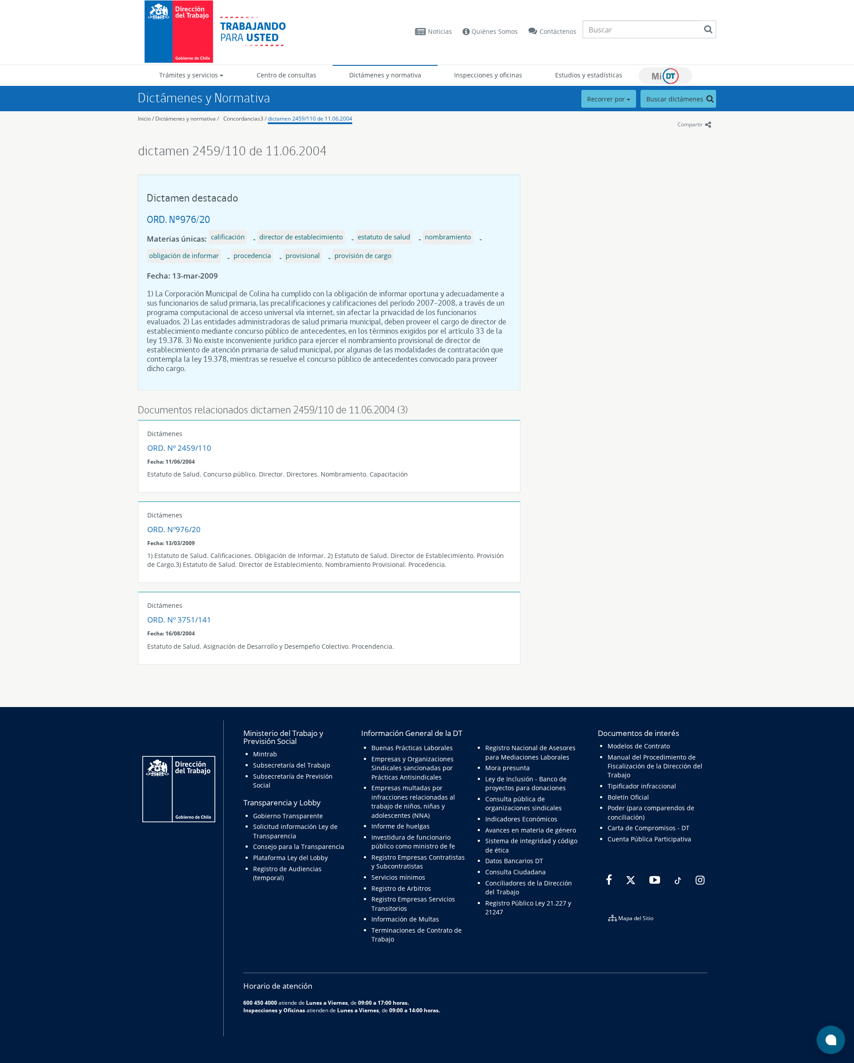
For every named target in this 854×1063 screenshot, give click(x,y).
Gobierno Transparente (288, 816)
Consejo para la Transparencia (298, 846)
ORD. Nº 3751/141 (179, 619)
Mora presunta (507, 768)
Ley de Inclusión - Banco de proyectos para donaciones (526, 783)
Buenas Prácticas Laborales (412, 748)
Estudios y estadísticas (588, 75)
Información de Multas (405, 919)
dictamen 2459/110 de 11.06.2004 (310, 118)
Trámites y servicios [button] (189, 75)
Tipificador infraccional (642, 786)
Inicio (144, 118)
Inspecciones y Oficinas (274, 1010)
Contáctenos (558, 31)
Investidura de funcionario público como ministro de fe (413, 841)
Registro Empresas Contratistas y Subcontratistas (418, 861)
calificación (228, 236)
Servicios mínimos (398, 877)
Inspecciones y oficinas (488, 75)
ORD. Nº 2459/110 (179, 448)
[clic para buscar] (708, 29)
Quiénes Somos (494, 31)
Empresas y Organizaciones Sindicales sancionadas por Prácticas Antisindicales (412, 768)
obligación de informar (184, 255)
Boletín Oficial (628, 797)
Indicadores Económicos (521, 819)
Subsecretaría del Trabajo (291, 765)
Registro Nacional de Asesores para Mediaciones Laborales (530, 752)
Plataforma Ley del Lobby (290, 857)
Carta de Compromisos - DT (648, 828)
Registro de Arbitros (401, 888)
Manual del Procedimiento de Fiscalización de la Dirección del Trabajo (655, 766)
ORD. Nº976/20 (178, 219)
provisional (303, 255)
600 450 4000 (260, 1002)
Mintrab (265, 754)
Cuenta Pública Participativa (649, 839)
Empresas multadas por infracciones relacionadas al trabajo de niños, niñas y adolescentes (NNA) (413, 801)
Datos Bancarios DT (514, 861)
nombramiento (448, 236)
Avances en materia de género (530, 830)
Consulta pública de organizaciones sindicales (523, 803)
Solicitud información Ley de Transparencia (295, 831)
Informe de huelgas (400, 826)
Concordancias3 (243, 118)
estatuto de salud (384, 236)
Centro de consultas (286, 75)
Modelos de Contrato (639, 746)
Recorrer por (607, 99)
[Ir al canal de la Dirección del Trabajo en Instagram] (699, 880)
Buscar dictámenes (675, 99)
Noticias (440, 31)
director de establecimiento (301, 236)
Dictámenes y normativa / (187, 118)
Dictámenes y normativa (385, 75)
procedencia (252, 255)
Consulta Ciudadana (515, 872)
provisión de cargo (362, 255)
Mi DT (665, 75)
